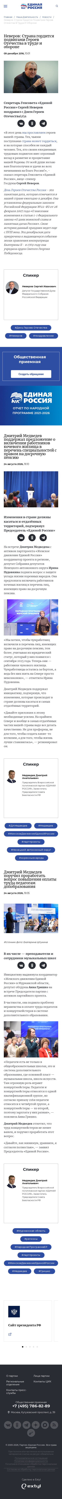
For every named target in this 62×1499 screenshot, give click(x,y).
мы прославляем (34, 132)
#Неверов (15, 335)
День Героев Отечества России (25, 190)
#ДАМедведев (18, 825)
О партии (12, 1375)
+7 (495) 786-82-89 (31, 1406)
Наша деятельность (27, 17)
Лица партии (42, 1375)
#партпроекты (31, 841)
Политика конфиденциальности (31, 1461)
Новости (47, 17)
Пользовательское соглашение (31, 1458)
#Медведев (45, 825)
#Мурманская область (31, 1230)
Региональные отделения (15, 1383)
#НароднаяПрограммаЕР (31, 1246)
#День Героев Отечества (31, 327)
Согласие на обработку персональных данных (31, 1469)
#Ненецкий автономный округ (31, 849)
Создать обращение (31, 374)
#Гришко (44, 1271)
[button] (22, 1346)
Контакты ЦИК (42, 1381)
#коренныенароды (31, 857)
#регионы (31, 1238)
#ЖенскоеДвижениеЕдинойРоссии (31, 833)
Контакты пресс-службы (16, 1392)
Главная (8, 17)
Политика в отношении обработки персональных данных (31, 1465)
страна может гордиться (39, 141)
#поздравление (43, 335)
